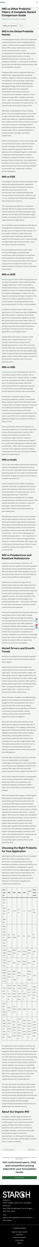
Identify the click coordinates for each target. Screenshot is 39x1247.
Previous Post (8, 1150)
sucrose (4, 198)
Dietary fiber (19, 1240)
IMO (22, 39)
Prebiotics (19, 1235)
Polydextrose (6, 563)
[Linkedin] (36, 628)
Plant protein (7, 1220)
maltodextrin (25, 563)
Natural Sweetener (19, 1237)
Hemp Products (26, 1217)
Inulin (4, 464)
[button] (19, 1177)
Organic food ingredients (11, 1217)
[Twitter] (36, 622)
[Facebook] (36, 619)
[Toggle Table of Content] (20, 25)
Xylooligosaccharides (9, 372)
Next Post (32, 1150)
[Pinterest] (36, 625)
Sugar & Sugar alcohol (19, 1232)
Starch (19, 1243)
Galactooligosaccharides (10, 279)
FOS (20, 181)
